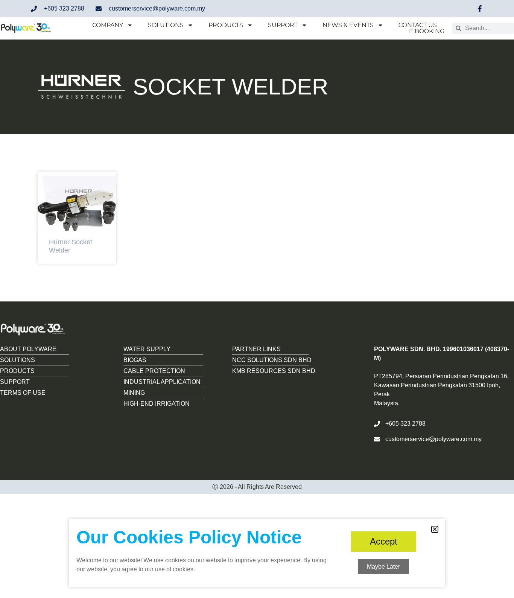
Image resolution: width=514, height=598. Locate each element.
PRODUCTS (225, 25)
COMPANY (107, 25)
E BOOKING (426, 31)
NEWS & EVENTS (348, 25)
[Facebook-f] (479, 8)
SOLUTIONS (166, 25)
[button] (435, 529)
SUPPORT (283, 25)
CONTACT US (417, 25)
